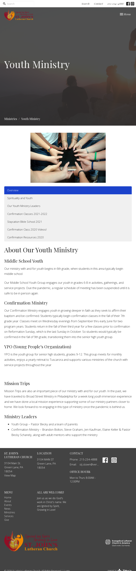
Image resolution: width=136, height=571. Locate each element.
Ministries (10, 119)
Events (8, 505)
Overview (12, 190)
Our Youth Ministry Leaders (23, 206)
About (7, 501)
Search (86, 3)
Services (8, 516)
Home (7, 497)
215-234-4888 (115, 3)
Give (6, 519)
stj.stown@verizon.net (89, 464)
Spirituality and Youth (20, 198)
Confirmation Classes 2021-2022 (27, 214)
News (7, 508)
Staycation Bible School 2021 (24, 221)
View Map (10, 475)
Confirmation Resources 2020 (25, 237)
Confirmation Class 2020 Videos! (27, 229)
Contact (98, 3)
